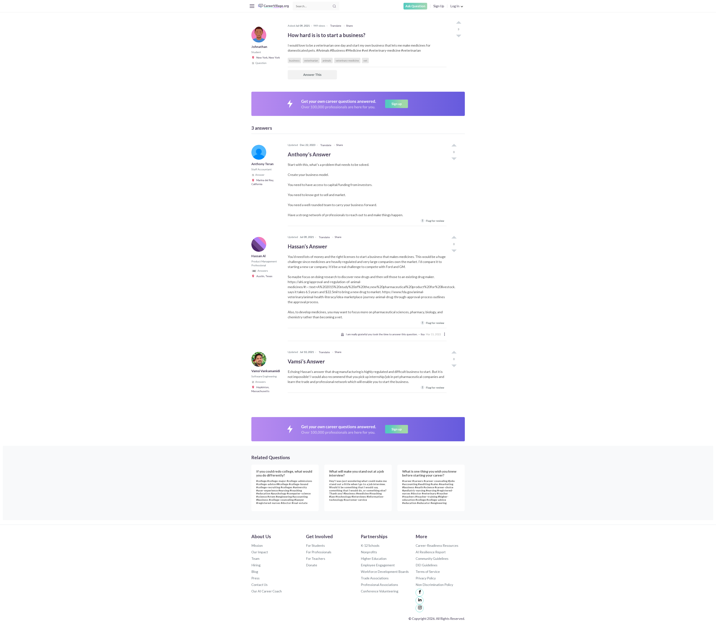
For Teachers (315, 558)
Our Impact (259, 552)
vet (365, 60)
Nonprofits (369, 552)
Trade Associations (375, 578)
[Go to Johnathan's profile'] (259, 36)
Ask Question (415, 6)
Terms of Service (428, 572)
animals (327, 60)
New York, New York (267, 57)
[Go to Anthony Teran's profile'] (259, 153)
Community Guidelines (432, 558)
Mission (257, 545)
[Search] (334, 6)
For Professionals (318, 552)
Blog (254, 572)
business (294, 60)
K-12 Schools (370, 545)
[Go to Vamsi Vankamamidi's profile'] (259, 360)
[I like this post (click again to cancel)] (458, 22)
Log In (454, 6)
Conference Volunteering (379, 591)
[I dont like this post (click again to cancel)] (458, 35)
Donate (311, 565)
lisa (423, 334)
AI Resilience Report (431, 552)
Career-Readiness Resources (437, 545)
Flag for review (433, 221)
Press (255, 578)
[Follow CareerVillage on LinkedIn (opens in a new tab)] (419, 600)
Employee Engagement (378, 565)
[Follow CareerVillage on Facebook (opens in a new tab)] (419, 593)
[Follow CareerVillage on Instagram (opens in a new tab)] (419, 608)
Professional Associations (379, 585)
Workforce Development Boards (385, 572)
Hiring (255, 565)
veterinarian (311, 60)
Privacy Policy (426, 578)
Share (349, 25)
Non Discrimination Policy (434, 585)
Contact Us (259, 585)
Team (255, 558)
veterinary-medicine (347, 60)
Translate (335, 25)
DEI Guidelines (426, 565)
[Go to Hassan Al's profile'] (259, 245)
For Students (315, 545)
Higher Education (374, 558)
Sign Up (438, 6)
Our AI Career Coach (266, 591)
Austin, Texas (263, 276)
